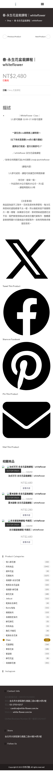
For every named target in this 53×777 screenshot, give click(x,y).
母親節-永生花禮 (13, 580)
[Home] (3, 20)
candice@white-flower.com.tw (24, 708)
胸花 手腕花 (11, 631)
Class (9, 90)
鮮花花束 (10, 594)
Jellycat (9, 598)
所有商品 (10, 566)
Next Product (40, 36)
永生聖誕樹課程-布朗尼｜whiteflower (26, 529)
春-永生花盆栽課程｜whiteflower (28, 20)
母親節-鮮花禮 (12, 589)
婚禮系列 (10, 612)
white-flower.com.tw (22, 712)
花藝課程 (16, 90)
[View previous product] (5, 37)
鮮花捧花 (10, 621)
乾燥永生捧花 (11, 603)
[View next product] (48, 37)
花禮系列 (10, 575)
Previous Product (14, 36)
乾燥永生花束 (11, 635)
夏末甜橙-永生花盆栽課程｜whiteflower (26, 502)
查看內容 (26, 488)
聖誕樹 (9, 653)
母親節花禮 (10, 663)
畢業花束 (10, 649)
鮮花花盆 (10, 658)
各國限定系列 (11, 617)
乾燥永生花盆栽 (12, 585)
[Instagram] (5, 753)
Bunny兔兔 (10, 608)
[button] (42, 3)
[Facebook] (5, 749)
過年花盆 (10, 571)
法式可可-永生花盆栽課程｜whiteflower (26, 475)
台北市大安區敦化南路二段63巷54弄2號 (23, 736)
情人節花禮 (10, 562)
